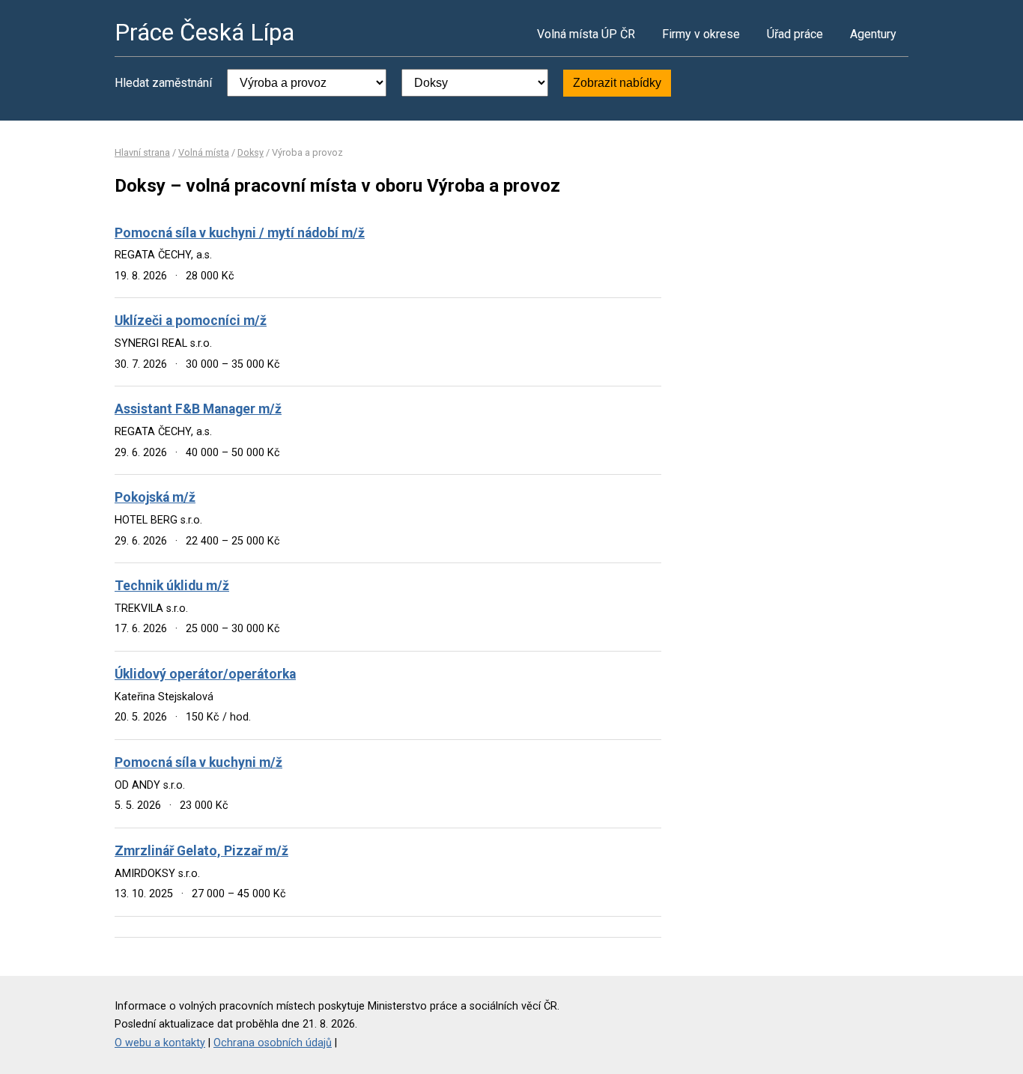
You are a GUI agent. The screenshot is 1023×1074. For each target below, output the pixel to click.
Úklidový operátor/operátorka (205, 674)
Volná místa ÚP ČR (586, 34)
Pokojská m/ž (155, 497)
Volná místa (203, 152)
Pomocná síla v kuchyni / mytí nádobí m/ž (240, 232)
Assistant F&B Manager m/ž (198, 408)
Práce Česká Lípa (204, 32)
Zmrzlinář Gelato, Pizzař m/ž (201, 850)
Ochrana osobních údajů (272, 1043)
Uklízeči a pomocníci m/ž (191, 320)
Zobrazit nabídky (617, 82)
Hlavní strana (142, 152)
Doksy (250, 152)
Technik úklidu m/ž (172, 585)
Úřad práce (795, 34)
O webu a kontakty (160, 1043)
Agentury (873, 34)
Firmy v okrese (701, 34)
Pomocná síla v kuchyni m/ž (198, 762)
